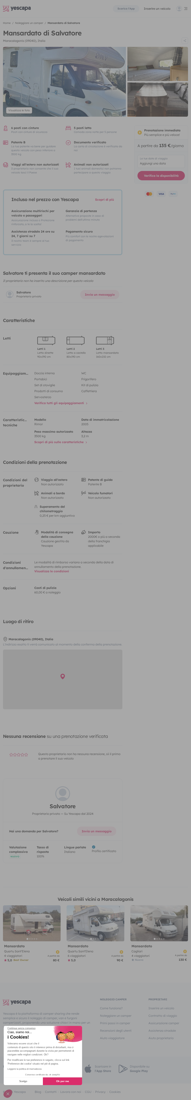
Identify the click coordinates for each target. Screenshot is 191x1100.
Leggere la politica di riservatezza (24, 1069)
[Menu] (182, 8)
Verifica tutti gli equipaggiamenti (59, 403)
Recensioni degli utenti (115, 1030)
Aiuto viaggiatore (112, 1038)
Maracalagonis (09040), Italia (24, 41)
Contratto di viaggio (162, 1015)
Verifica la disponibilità (161, 176)
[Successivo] (56, 923)
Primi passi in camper (115, 1023)
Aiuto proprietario (161, 1038)
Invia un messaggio (100, 294)
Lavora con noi (70, 1092)
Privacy (100, 1092)
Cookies (115, 1092)
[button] (7, 1093)
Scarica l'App (126, 8)
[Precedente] (7, 923)
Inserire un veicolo (157, 8)
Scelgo (23, 1081)
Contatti (51, 1092)
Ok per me (62, 1081)
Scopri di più (104, 199)
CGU (88, 1092)
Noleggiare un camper (115, 1015)
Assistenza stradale (162, 1030)
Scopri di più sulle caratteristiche (59, 442)
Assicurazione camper (163, 1023)
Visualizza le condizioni (51, 571)
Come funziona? (111, 1008)
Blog (38, 1092)
